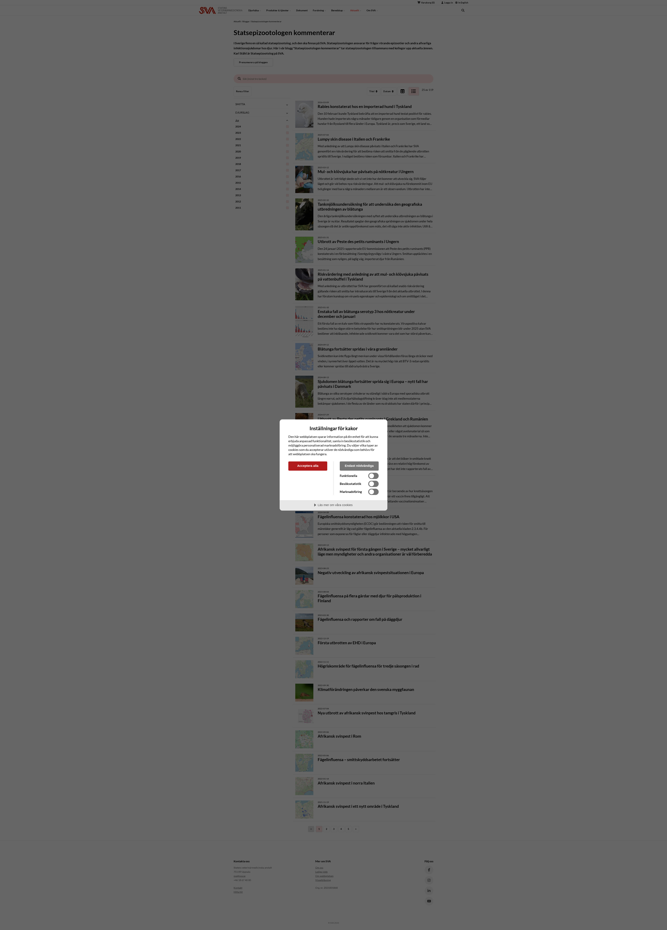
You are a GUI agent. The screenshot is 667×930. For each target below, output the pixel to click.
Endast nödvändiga (359, 466)
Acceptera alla (307, 466)
